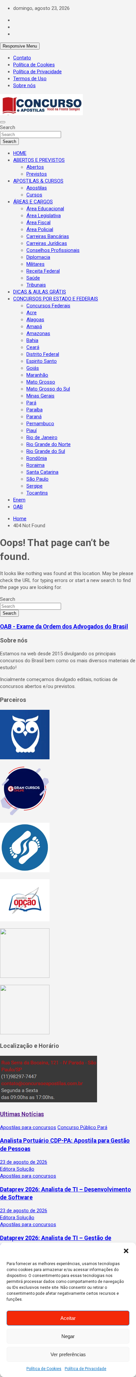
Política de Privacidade (85, 1368)
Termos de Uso (30, 79)
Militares (35, 264)
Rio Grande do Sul (45, 451)
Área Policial (39, 229)
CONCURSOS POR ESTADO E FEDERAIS (55, 299)
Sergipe (34, 486)
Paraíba (34, 410)
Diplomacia (38, 257)
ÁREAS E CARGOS (33, 202)
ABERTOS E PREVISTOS (39, 160)
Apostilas (36, 188)
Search (7, 127)
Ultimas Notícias (22, 1114)
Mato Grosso (40, 382)
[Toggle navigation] (2, 122)
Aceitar (68, 1318)
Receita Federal (43, 271)
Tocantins (37, 493)
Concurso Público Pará (82, 1127)
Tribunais (36, 285)
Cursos (34, 195)
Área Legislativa (43, 216)
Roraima (35, 465)
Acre (31, 313)
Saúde (33, 278)
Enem (19, 500)
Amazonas (38, 333)
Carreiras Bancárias (47, 236)
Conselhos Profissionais (53, 250)
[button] (126, 1251)
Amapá (34, 326)
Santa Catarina (42, 472)
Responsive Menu (20, 46)
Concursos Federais (48, 306)
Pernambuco (40, 424)
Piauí (31, 430)
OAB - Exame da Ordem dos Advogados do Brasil (64, 626)
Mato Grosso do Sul (48, 389)
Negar (68, 1336)
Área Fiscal (38, 222)
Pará (31, 403)
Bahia (32, 340)
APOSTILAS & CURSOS (38, 181)
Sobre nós (24, 85)
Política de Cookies (43, 1368)
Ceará (32, 347)
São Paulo (37, 479)
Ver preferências (68, 1354)
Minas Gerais (40, 396)
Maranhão (37, 375)
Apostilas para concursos (28, 1127)
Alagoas (35, 320)
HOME (19, 153)
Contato (22, 58)
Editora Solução (17, 1169)
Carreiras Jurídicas (46, 243)
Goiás (32, 368)
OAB (18, 507)
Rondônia (36, 458)
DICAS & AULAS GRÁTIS (39, 292)
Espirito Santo (41, 361)
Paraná (34, 417)
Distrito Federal (42, 354)
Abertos (35, 167)
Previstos (36, 174)
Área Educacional (45, 209)
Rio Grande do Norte (48, 444)
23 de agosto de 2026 (23, 1162)
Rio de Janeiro (41, 437)
